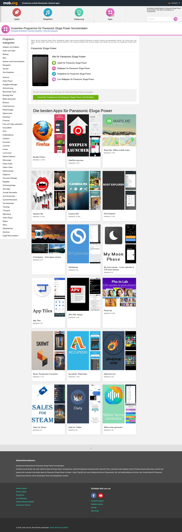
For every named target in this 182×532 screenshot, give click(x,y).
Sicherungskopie (9, 185)
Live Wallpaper (21, 498)
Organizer (6, 175)
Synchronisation (9, 196)
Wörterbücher (8, 228)
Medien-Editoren (9, 157)
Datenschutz (7, 113)
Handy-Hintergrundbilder (25, 502)
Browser (6, 103)
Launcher (6, 146)
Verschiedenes (8, 72)
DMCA (65, 528)
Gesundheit (7, 128)
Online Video (8, 167)
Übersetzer (7, 214)
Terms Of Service (56, 528)
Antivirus (6, 77)
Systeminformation (10, 200)
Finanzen (6, 121)
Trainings (6, 207)
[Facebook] (94, 498)
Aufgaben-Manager (10, 85)
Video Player (8, 218)
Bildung (5, 54)
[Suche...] (176, 19)
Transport (6, 210)
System (6, 69)
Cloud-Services (8, 106)
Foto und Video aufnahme (13, 124)
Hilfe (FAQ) (95, 511)
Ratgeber (6, 182)
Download (6, 117)
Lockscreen (7, 153)
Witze (5, 225)
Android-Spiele (21, 488)
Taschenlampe (8, 203)
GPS (4, 131)
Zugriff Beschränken (10, 236)
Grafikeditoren (8, 135)
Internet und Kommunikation (13, 62)
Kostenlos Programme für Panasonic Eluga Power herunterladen (66, 97)
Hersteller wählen (97, 501)
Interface (6, 139)
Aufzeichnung (8, 88)
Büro (4, 58)
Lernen (5, 149)
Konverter (6, 142)
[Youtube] (101, 498)
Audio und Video (9, 51)
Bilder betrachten (9, 99)
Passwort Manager (10, 178)
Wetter (5, 221)
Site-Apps (6, 189)
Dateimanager (8, 110)
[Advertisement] (14, 283)
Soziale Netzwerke (10, 193)
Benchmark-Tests (9, 92)
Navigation (7, 65)
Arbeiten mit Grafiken (11, 47)
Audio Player (8, 81)
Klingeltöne (20, 495)
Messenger (7, 160)
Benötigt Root (8, 95)
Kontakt (93, 508)
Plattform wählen (97, 504)
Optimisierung (8, 171)
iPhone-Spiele (21, 492)
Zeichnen (6, 232)
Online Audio (7, 164)
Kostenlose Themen (23, 505)
